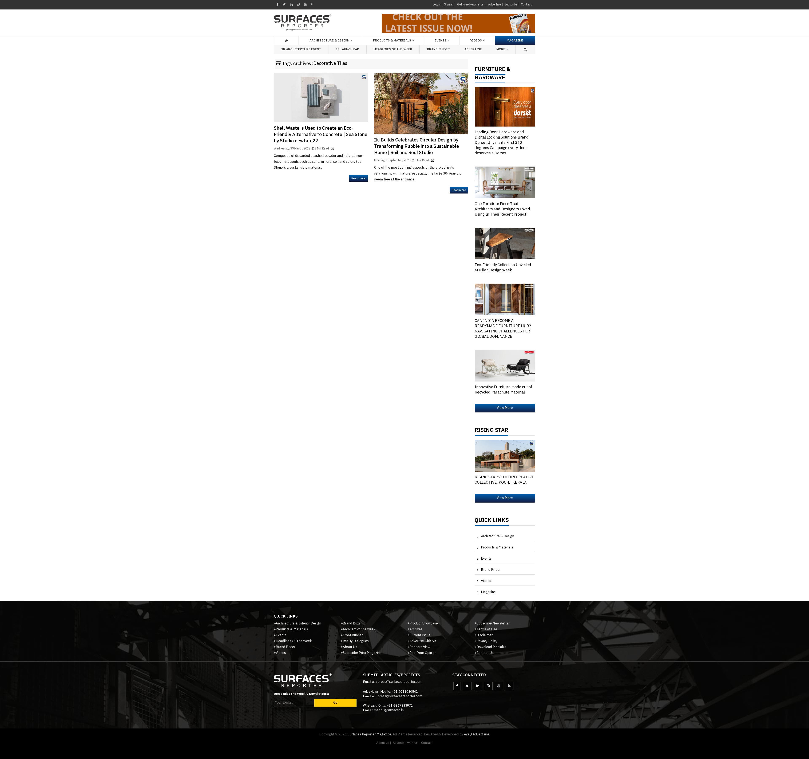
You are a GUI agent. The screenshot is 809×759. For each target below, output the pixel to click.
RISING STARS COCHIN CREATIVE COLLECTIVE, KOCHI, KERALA (504, 480)
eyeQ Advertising (477, 734)
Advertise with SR (423, 641)
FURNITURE (490, 70)
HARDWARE (490, 78)
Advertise (494, 4)
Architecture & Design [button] (329, 40)
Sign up (449, 4)
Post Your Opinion (423, 653)
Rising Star (491, 431)
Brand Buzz (351, 623)
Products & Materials (497, 547)
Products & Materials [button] (392, 40)
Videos (476, 40)
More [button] (501, 49)
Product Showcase (424, 623)
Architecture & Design (497, 536)
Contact (526, 4)
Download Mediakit (491, 647)
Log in (437, 4)
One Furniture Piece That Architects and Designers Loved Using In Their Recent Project (502, 209)
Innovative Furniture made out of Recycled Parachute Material (503, 390)
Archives (416, 629)
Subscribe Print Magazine (362, 653)
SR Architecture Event (301, 49)
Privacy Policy (487, 641)
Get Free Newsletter (471, 4)
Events (486, 559)
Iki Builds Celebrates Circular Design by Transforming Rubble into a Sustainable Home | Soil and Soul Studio (416, 146)
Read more (358, 178)
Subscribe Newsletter (493, 623)
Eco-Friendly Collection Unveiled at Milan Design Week (503, 267)
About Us (350, 647)
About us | (383, 743)
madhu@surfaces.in (389, 710)
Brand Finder (438, 49)
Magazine (515, 40)
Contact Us (485, 653)
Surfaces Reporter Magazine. (370, 734)
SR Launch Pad (347, 49)
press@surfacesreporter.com (400, 682)
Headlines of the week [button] (393, 49)
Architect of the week (359, 629)
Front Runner (353, 635)
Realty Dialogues (356, 641)
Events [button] (440, 40)
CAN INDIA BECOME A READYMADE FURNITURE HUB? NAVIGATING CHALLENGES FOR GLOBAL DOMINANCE (503, 329)
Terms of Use (487, 629)
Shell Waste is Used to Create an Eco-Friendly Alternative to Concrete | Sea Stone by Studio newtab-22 (320, 134)
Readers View (420, 647)
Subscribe (511, 4)
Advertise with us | (406, 743)
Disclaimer (485, 635)
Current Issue (420, 635)
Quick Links (492, 521)
